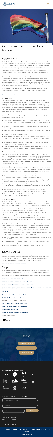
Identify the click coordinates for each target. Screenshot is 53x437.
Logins (3, 419)
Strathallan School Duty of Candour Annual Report (15, 263)
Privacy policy (5, 417)
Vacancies (13, 417)
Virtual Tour (13, 419)
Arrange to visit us (26, 352)
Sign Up (32, 410)
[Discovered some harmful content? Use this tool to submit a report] (6, 320)
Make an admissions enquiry (26, 348)
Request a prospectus (26, 343)
